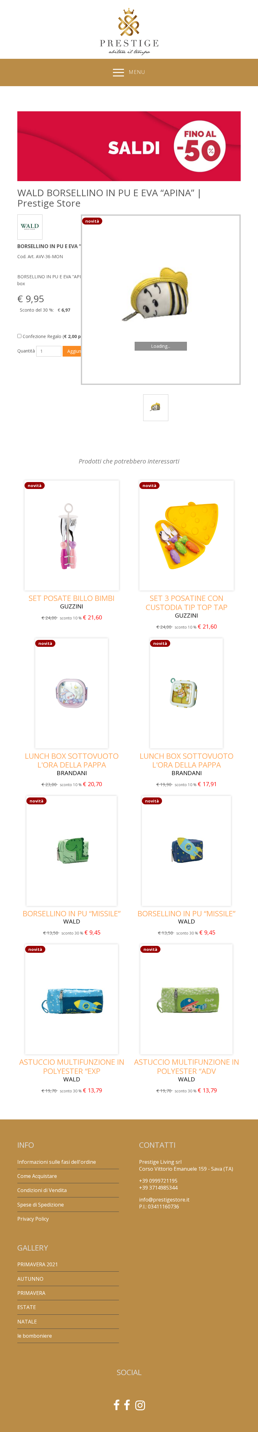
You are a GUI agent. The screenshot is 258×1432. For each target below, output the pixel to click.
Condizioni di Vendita (42, 1190)
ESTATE (26, 1307)
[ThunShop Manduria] (127, 1407)
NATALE (27, 1321)
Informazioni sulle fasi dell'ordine (56, 1161)
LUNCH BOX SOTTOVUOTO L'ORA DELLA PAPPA (72, 760)
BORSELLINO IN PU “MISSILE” (72, 913)
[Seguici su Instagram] (140, 1407)
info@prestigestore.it (164, 1199)
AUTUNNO (30, 1278)
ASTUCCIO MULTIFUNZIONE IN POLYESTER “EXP (71, 1066)
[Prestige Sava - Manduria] (116, 1407)
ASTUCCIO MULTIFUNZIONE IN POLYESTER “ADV (186, 1066)
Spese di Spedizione (40, 1204)
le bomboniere (34, 1335)
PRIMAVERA (31, 1293)
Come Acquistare (37, 1176)
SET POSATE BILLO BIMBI (72, 598)
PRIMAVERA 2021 (37, 1264)
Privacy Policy (33, 1218)
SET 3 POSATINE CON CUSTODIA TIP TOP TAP (186, 602)
